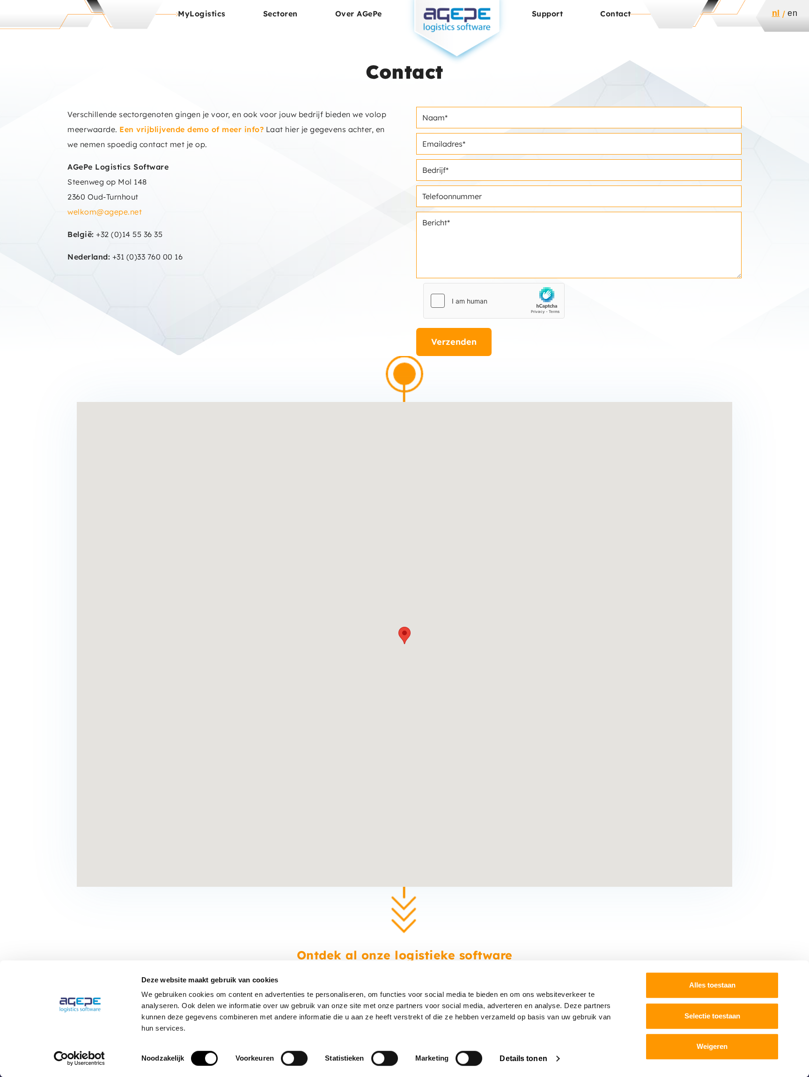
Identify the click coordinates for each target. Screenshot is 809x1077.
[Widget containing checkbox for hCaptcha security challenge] (494, 301)
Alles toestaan (712, 985)
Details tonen (523, 1058)
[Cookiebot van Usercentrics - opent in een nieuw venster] (79, 1058)
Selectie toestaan (712, 1016)
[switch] (294, 1058)
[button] (404, 635)
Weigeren (712, 1046)
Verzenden (454, 341)
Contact (615, 13)
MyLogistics (202, 13)
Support (547, 13)
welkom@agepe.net (104, 211)
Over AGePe (358, 13)
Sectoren (280, 13)
